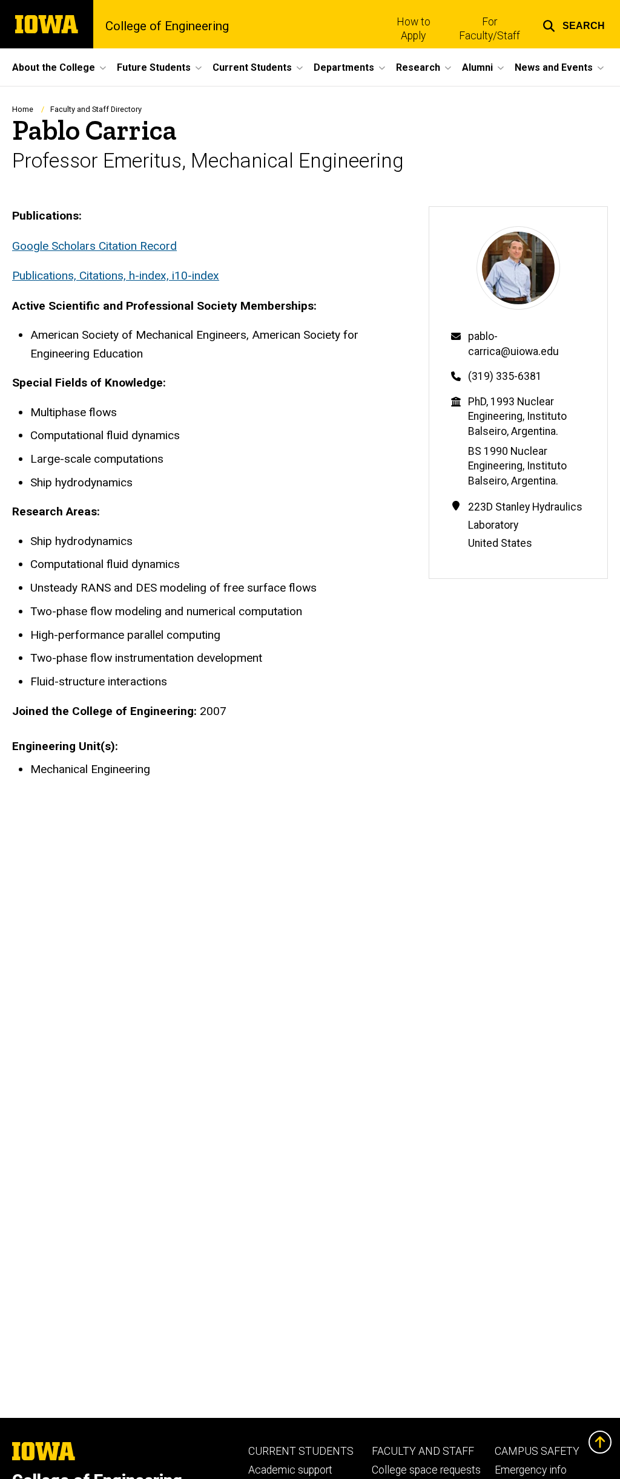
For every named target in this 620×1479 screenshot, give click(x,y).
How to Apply (413, 29)
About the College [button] (53, 67)
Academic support (290, 1470)
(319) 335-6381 (505, 376)
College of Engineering (167, 26)
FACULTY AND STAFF (423, 1451)
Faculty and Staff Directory (96, 109)
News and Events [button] (554, 67)
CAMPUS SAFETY (537, 1451)
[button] (573, 24)
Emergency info (531, 1470)
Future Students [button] (154, 67)
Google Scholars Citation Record (94, 246)
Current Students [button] (252, 67)
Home (22, 109)
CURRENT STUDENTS (301, 1451)
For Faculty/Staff (489, 29)
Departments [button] (344, 67)
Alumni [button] (477, 67)
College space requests (426, 1470)
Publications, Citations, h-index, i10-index (115, 275)
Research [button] (418, 67)
